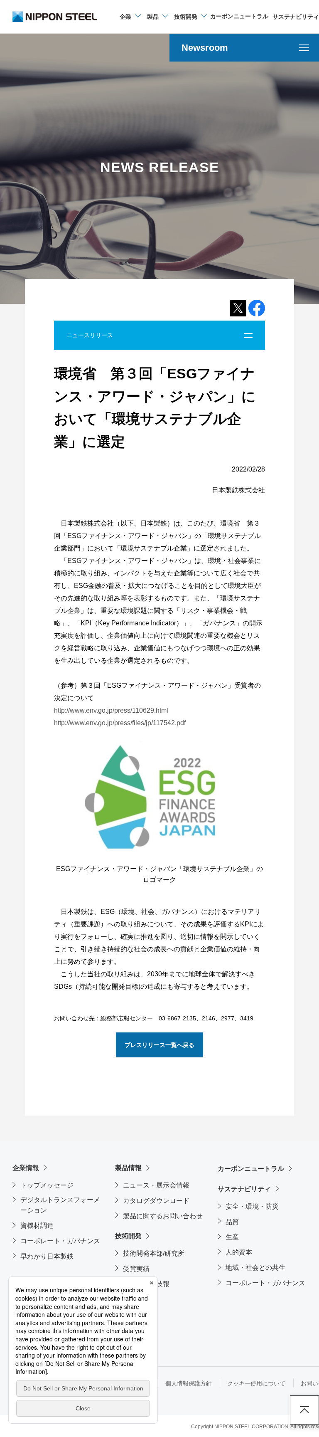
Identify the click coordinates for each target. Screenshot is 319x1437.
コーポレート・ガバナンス (60, 1240)
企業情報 (25, 1167)
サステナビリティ (244, 1189)
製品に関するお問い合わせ (163, 1216)
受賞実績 (136, 1268)
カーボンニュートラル (251, 1168)
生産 (232, 1236)
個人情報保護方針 (188, 1383)
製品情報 (128, 1167)
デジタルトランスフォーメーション (60, 1205)
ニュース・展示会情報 (156, 1185)
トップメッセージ (47, 1185)
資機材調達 (37, 1225)
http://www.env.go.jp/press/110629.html (111, 710)
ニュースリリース (89, 335)
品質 (232, 1221)
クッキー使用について (256, 1383)
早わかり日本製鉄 (47, 1256)
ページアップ (304, 1410)
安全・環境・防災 (252, 1206)
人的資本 (239, 1252)
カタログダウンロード (156, 1200)
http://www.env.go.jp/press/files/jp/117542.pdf (120, 722)
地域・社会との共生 (255, 1267)
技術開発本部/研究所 (153, 1253)
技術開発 (128, 1235)
